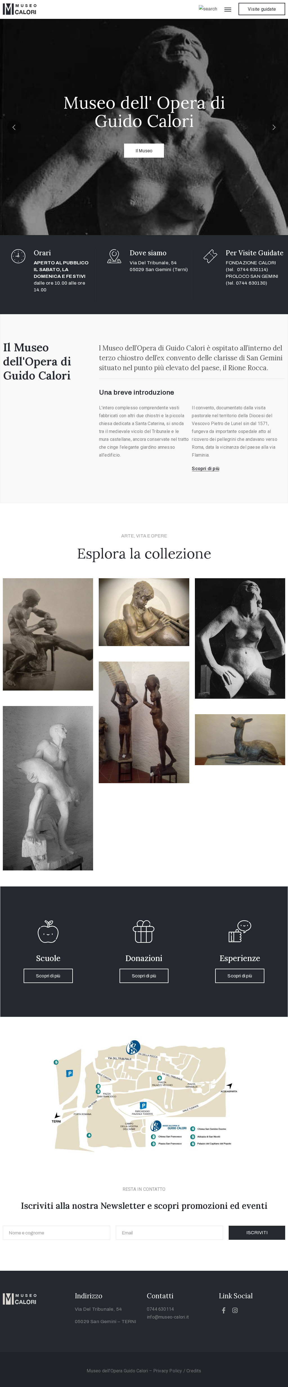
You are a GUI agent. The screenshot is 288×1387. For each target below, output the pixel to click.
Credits (193, 1370)
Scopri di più (48, 975)
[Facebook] (224, 1310)
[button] (261, 9)
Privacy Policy (168, 1370)
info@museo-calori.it (168, 1317)
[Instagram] (235, 1310)
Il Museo (144, 150)
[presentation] (14, 127)
